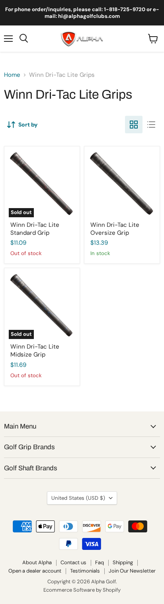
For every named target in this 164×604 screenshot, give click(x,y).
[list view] (151, 124)
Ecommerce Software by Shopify (82, 589)
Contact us (73, 562)
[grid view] (134, 124)
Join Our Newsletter (132, 570)
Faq (99, 562)
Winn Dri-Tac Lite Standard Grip (34, 229)
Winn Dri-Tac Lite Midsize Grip (34, 351)
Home (12, 75)
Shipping (123, 562)
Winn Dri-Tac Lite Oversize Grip (114, 229)
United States (78, 498)
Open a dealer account (34, 570)
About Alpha (37, 562)
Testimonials (85, 570)
